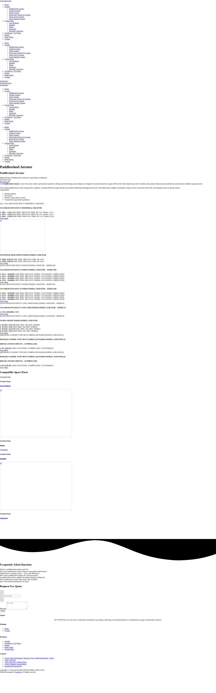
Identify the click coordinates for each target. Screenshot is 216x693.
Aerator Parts (9, 21)
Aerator (7, 7)
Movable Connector (16, 31)
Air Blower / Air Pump (12, 33)
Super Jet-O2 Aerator (16, 17)
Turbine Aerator (14, 11)
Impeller (12, 25)
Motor (11, 27)
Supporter (12, 29)
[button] (108, 569)
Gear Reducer (14, 23)
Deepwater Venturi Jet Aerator (19, 15)
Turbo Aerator (14, 13)
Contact (7, 39)
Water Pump (8, 37)
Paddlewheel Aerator (16, 9)
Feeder (6, 35)
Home (6, 5)
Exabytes (18, 672)
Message (3, 609)
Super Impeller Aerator (17, 19)
